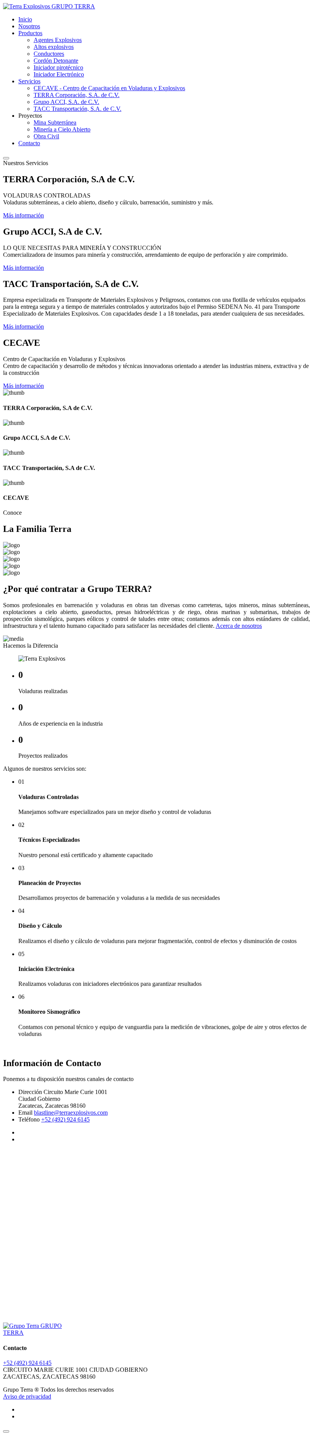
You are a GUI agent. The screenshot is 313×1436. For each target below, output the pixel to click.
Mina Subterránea (55, 122)
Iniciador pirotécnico (58, 67)
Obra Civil (46, 136)
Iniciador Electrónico (59, 74)
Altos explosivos (54, 47)
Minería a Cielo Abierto (62, 129)
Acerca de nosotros (239, 625)
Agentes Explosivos (58, 40)
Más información (23, 215)
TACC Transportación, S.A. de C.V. (77, 108)
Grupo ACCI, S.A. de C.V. (66, 102)
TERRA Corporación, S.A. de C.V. (76, 95)
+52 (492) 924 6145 (65, 1119)
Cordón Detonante (56, 60)
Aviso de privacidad (27, 1396)
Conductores (49, 53)
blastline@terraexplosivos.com (71, 1112)
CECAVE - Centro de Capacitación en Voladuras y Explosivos (109, 88)
